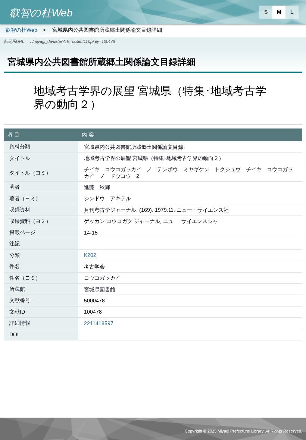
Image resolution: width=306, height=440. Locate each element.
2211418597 (98, 323)
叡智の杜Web (21, 30)
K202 (90, 255)
